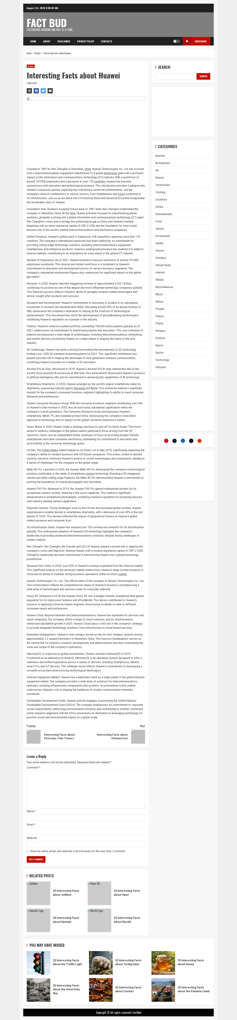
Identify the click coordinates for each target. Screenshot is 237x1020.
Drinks (159, 206)
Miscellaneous (164, 287)
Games (159, 228)
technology (110, 173)
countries (99, 181)
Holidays (160, 258)
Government (162, 236)
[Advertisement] (182, 111)
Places (159, 316)
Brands (31, 66)
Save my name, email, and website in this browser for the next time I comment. (77, 851)
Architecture (162, 163)
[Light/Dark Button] (176, 41)
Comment (33, 767)
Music (159, 294)
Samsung (79, 388)
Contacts (106, 41)
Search (164, 67)
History (159, 250)
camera (90, 473)
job (28, 276)
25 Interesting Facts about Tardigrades (101, 963)
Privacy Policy (85, 41)
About (46, 41)
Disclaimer (63, 41)
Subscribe (201, 41)
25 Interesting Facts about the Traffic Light (38, 963)
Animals (160, 155)
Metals (159, 279)
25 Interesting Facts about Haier (99, 893)
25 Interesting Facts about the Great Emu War (38, 990)
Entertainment (163, 214)
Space (159, 345)
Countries (161, 199)
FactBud (137, 1012)
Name (31, 811)
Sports (159, 352)
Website (32, 838)
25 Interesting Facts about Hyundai (38, 920)
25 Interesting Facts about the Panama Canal (163, 990)
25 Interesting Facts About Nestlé (99, 920)
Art (157, 170)
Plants (159, 323)
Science (160, 338)
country (122, 574)
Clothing (160, 192)
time (72, 213)
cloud (121, 194)
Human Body (163, 265)
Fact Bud (47, 22)
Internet (160, 272)
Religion (160, 330)
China (87, 169)
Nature (159, 301)
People (159, 309)
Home (33, 41)
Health (159, 243)
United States (50, 450)
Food (158, 221)
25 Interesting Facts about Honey (163, 963)
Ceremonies (162, 185)
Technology (162, 360)
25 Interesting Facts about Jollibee (38, 893)
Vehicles (160, 367)
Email (31, 824)
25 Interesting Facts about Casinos (101, 990)
